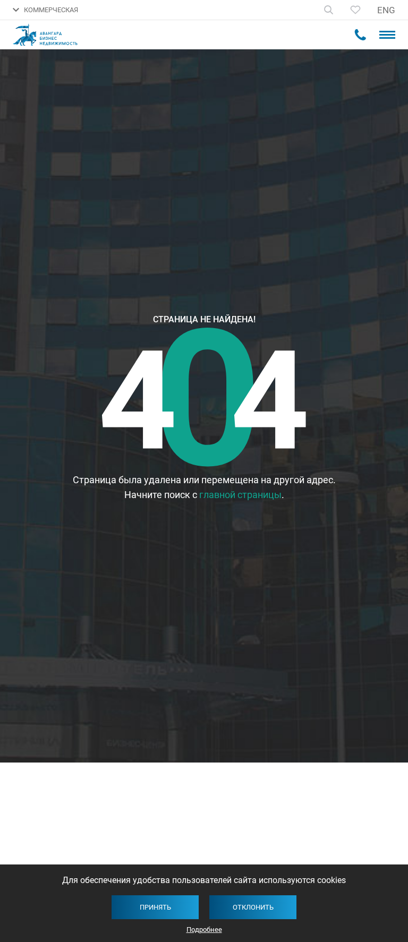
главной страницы (240, 494)
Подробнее (204, 929)
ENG (386, 10)
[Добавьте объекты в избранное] (355, 9)
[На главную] (51, 34)
